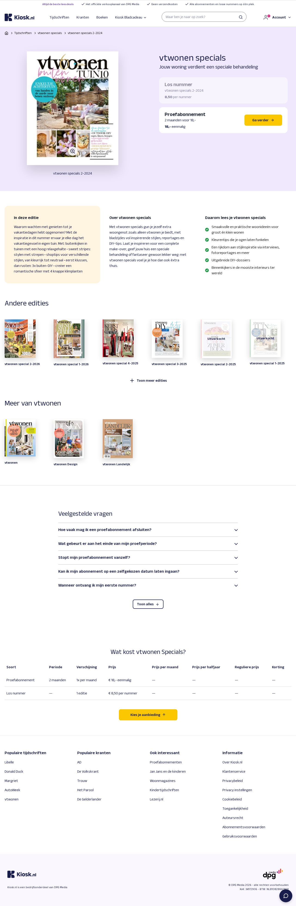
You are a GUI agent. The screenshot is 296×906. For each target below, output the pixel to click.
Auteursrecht (232, 818)
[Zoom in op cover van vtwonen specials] (72, 108)
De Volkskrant (88, 771)
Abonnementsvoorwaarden (243, 827)
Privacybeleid (232, 781)
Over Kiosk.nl (232, 762)
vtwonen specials (50, 33)
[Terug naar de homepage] (19, 17)
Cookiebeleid (232, 799)
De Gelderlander (89, 799)
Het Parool (85, 790)
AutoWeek (12, 790)
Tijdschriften (59, 17)
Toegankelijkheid (235, 808)
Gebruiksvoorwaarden (239, 836)
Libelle (9, 762)
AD (79, 762)
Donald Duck (14, 771)
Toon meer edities (152, 380)
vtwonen (11, 799)
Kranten (83, 17)
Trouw (82, 781)
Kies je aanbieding (145, 715)
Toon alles (145, 604)
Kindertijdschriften (164, 790)
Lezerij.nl (156, 799)
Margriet (11, 781)
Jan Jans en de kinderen (168, 771)
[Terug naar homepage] (6, 33)
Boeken (102, 17)
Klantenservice (233, 771)
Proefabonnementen (166, 762)
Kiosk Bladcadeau (128, 17)
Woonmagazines (163, 781)
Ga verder (260, 120)
